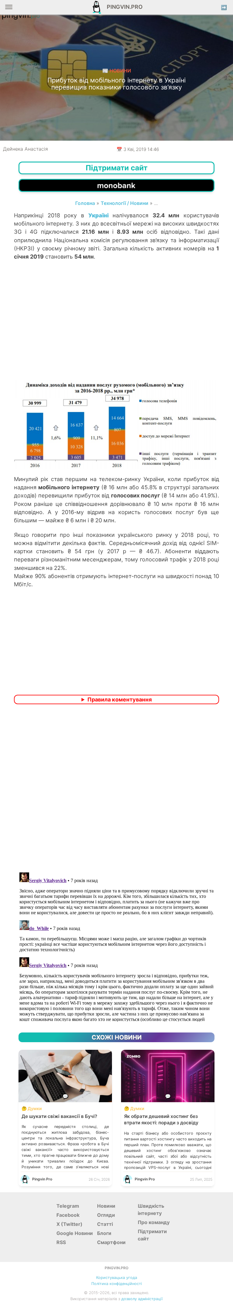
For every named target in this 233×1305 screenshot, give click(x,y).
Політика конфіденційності (116, 1283)
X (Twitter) (69, 1224)
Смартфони (111, 1242)
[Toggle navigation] (9, 9)
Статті (105, 1224)
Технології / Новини (124, 203)
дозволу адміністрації (142, 1299)
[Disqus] (116, 789)
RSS (61, 1242)
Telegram (67, 1206)
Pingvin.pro (123, 7)
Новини (106, 1206)
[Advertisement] (116, 331)
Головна (85, 203)
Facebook (67, 1215)
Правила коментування (119, 699)
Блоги (104, 1233)
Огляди (106, 1215)
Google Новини (74, 1233)
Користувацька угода (116, 1277)
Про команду (154, 1222)
